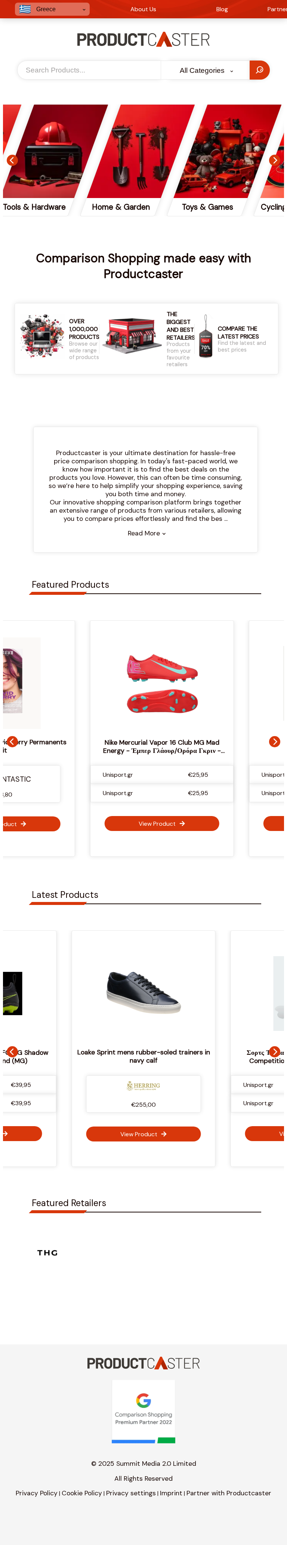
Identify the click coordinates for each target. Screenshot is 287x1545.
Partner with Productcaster (228, 1493)
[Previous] (12, 160)
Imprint (171, 1493)
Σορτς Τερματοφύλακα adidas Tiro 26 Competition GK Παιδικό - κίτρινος (161, 1056)
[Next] (274, 160)
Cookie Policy (82, 1493)
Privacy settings (131, 1493)
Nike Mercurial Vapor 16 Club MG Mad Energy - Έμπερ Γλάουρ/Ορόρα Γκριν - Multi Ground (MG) (144, 750)
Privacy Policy (37, 1493)
